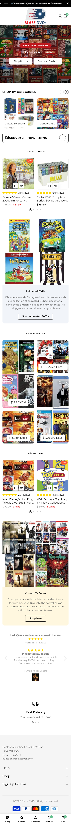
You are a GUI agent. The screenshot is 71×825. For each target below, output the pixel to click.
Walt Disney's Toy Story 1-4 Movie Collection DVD (52, 501)
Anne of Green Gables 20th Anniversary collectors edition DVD (17, 199)
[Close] (67, 3)
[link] (35, 54)
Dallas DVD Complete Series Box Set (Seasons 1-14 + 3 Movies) (52, 199)
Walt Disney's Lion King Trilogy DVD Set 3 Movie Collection (18, 501)
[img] (35, 639)
